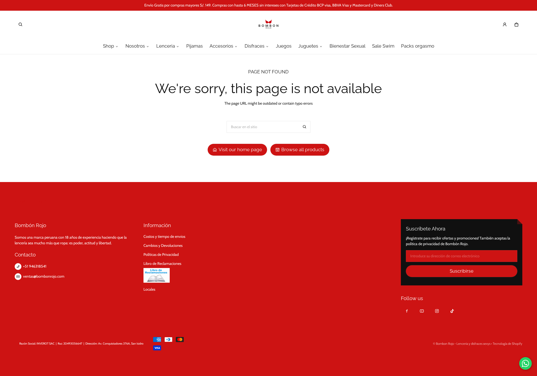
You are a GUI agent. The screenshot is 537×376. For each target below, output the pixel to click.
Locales (149, 289)
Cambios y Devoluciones (162, 245)
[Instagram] (437, 311)
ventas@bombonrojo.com (43, 276)
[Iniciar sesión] (505, 24)
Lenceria (165, 46)
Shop (108, 46)
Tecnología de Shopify (507, 344)
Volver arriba (28, 201)
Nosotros (135, 46)
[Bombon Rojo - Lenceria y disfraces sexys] (268, 24)
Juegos (284, 46)
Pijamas (194, 46)
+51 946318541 (34, 266)
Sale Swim (383, 46)
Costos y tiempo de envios (164, 236)
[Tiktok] (452, 311)
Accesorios (221, 46)
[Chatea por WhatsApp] (525, 363)
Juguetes (308, 46)
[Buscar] (304, 127)
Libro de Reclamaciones (162, 263)
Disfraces (255, 46)
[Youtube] (422, 311)
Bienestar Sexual (347, 46)
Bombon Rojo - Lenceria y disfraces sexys (463, 344)
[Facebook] (407, 311)
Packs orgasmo (417, 46)
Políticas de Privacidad (161, 254)
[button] (20, 24)
